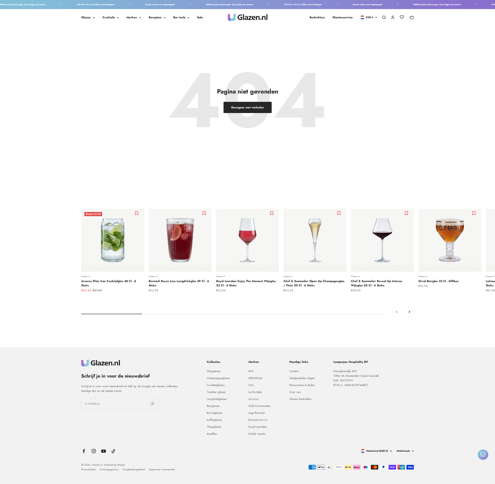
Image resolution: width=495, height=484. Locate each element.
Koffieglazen (214, 420)
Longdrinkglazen (217, 399)
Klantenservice (343, 17)
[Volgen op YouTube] (103, 451)
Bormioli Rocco (257, 420)
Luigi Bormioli (256, 413)
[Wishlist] (401, 17)
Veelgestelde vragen (302, 378)
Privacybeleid (88, 469)
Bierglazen (213, 406)
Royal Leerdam (257, 427)
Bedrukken (317, 17)
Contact (294, 371)
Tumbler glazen (216, 392)
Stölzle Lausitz (256, 434)
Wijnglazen (213, 371)
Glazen (86, 17)
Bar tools (179, 17)
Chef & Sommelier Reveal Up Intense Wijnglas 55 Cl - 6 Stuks (376, 283)
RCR (250, 371)
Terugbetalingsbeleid (133, 469)
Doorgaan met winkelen (247, 107)
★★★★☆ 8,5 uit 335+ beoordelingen (84, 4)
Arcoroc (253, 399)
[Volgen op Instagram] (93, 451)
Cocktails (108, 17)
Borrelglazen (214, 413)
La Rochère (255, 392)
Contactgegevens (108, 469)
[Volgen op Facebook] (83, 451)
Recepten (155, 17)
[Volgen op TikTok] (113, 451)
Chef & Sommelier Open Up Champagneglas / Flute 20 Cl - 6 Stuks (313, 283)
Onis (251, 385)
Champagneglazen (218, 378)
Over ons (295, 392)
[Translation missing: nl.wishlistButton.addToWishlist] (137, 213)
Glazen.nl (85, 276)
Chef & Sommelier (259, 406)
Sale (200, 17)
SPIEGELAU (255, 378)
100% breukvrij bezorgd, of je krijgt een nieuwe (218, 4)
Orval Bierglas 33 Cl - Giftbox (438, 281)
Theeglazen (214, 427)
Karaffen (212, 434)
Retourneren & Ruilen (302, 385)
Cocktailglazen (216, 385)
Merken (131, 17)
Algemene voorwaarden (162, 469)
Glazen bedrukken (300, 399)
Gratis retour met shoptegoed (148, 4)
